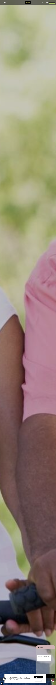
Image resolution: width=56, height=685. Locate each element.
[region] (25, 678)
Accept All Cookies (38, 677)
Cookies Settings (38, 680)
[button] (4, 679)
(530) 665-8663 (45, 2)
